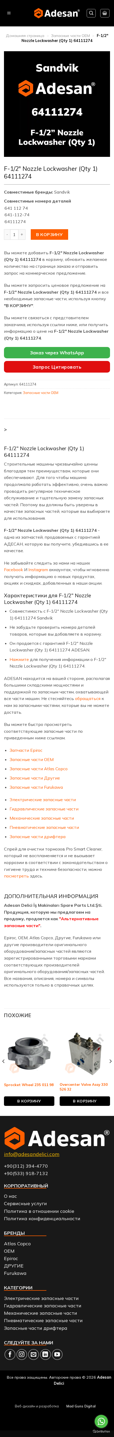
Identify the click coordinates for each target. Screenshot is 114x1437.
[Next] (110, 1072)
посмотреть (17, 876)
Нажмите (19, 659)
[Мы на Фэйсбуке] (10, 1354)
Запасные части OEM (70, 35)
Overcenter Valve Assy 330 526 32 (84, 1086)
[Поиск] (91, 13)
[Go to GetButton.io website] (101, 1431)
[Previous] (3, 1072)
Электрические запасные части (43, 799)
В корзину (49, 234)
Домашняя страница (25, 35)
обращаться (87, 698)
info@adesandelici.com (31, 1154)
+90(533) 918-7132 (26, 1173)
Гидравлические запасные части (44, 808)
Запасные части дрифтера (37, 836)
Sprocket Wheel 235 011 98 (29, 1084)
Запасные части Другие (35, 778)
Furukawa (15, 1273)
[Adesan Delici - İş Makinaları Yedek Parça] (57, 13)
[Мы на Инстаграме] (21, 1354)
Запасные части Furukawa (36, 787)
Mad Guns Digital (80, 1406)
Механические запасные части (42, 818)
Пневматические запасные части (44, 827)
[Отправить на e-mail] (33, 1354)
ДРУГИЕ (14, 1266)
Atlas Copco (17, 1243)
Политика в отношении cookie (39, 1211)
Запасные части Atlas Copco (39, 768)
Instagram (38, 569)
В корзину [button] (29, 1101)
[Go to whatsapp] (101, 1421)
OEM (9, 1251)
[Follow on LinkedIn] (45, 1354)
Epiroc (11, 1258)
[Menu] (9, 13)
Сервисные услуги (25, 1203)
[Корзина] (105, 13)
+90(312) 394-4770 (26, 1166)
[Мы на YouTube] (57, 1354)
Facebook (13, 569)
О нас (10, 1196)
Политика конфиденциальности (42, 1218)
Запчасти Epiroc (26, 750)
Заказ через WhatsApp (57, 352)
